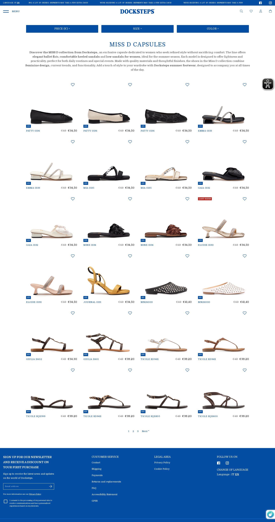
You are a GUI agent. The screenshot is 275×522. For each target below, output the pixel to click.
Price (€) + (62, 28)
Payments (97, 475)
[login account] (260, 11)
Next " (145, 431)
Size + (137, 28)
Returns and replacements (106, 481)
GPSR (95, 501)
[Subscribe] (51, 486)
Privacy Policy (162, 462)
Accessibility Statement (104, 494)
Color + (213, 28)
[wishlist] (251, 11)
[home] (137, 11)
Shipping (97, 469)
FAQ (94, 488)
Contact (96, 462)
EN (18, 3)
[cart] (270, 11)
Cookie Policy (161, 469)
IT (15, 3)
